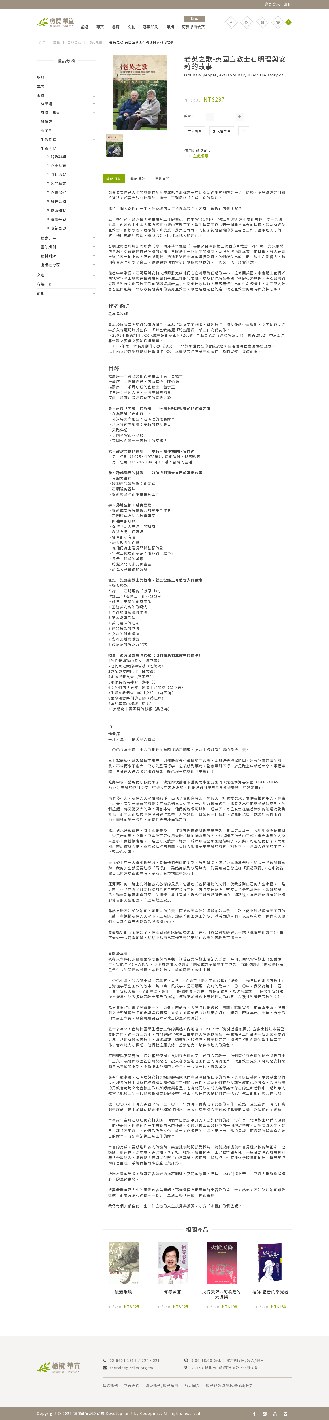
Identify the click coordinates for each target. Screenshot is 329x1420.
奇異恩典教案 (193, 27)
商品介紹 (114, 178)
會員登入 (272, 4)
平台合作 (132, 1385)
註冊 (287, 4)
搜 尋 (194, 19)
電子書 (46, 130)
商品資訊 (138, 178)
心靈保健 (58, 192)
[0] (278, 22)
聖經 (84, 27)
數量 (189, 116)
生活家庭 (48, 139)
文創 (131, 27)
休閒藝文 (58, 183)
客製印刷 (150, 27)
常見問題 (192, 1385)
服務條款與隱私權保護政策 (229, 1385)
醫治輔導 (58, 156)
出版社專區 (50, 264)
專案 (100, 27)
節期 (170, 27)
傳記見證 (96, 42)
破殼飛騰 (123, 1292)
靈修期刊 (48, 247)
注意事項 (162, 178)
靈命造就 (58, 210)
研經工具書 (50, 112)
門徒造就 (58, 174)
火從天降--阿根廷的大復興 (221, 1294)
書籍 (116, 27)
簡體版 (46, 121)
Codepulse (150, 1413)
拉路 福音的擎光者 (270, 1292)
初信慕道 (58, 201)
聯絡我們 (110, 1385)
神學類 (46, 103)
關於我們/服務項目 (162, 1385)
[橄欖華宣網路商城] (55, 21)
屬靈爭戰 (58, 219)
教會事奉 (48, 238)
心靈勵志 (58, 165)
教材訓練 (48, 255)
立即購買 (195, 131)
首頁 (42, 42)
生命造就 (74, 42)
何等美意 (172, 1292)
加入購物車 (222, 131)
